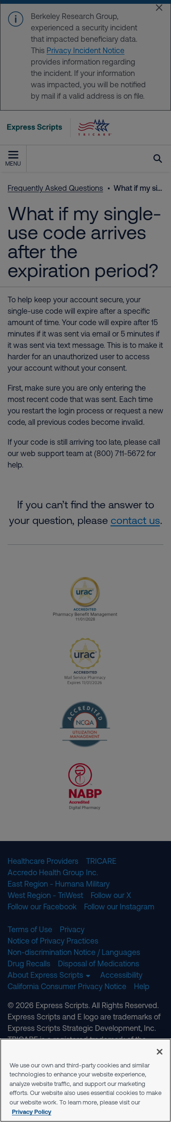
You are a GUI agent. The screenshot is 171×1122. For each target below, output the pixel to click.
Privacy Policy (31, 1111)
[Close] (159, 1051)
